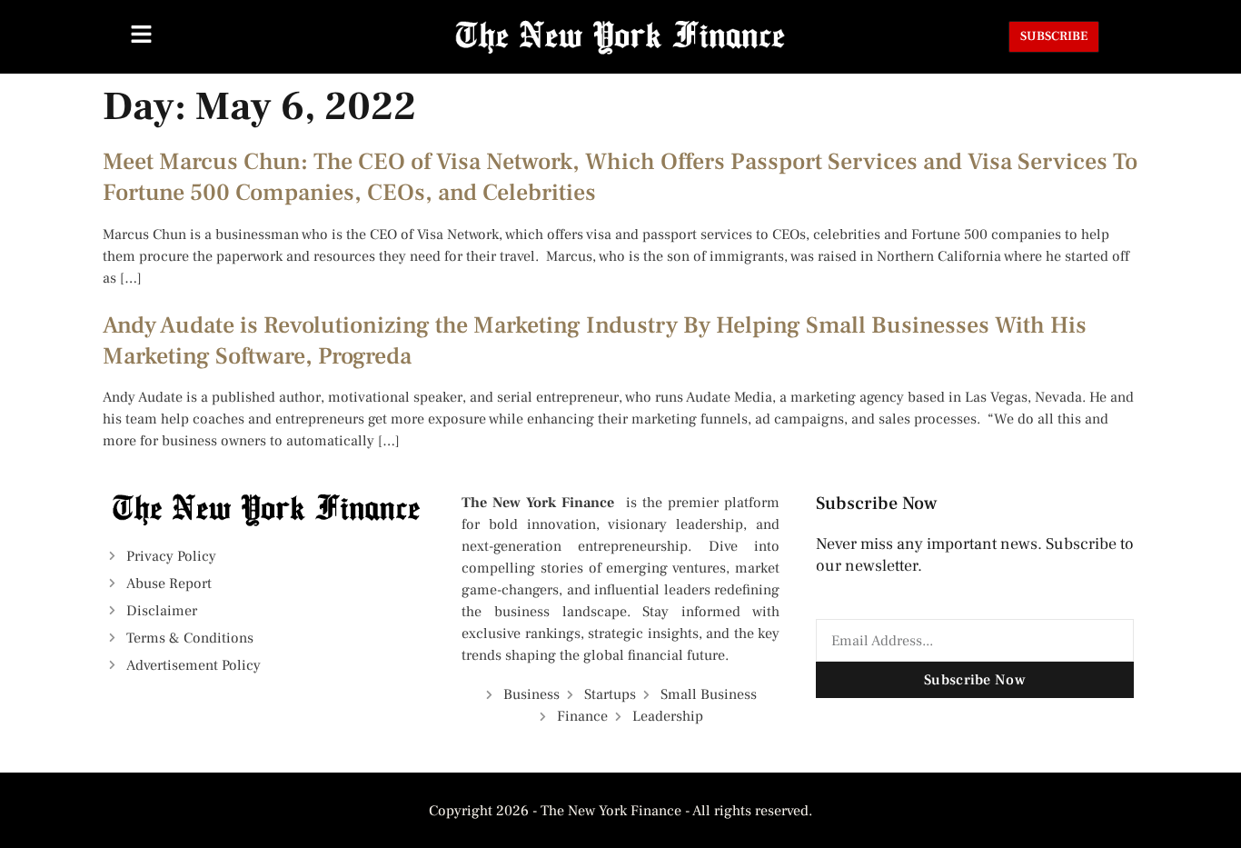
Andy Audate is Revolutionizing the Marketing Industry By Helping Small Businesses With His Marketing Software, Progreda (595, 341)
